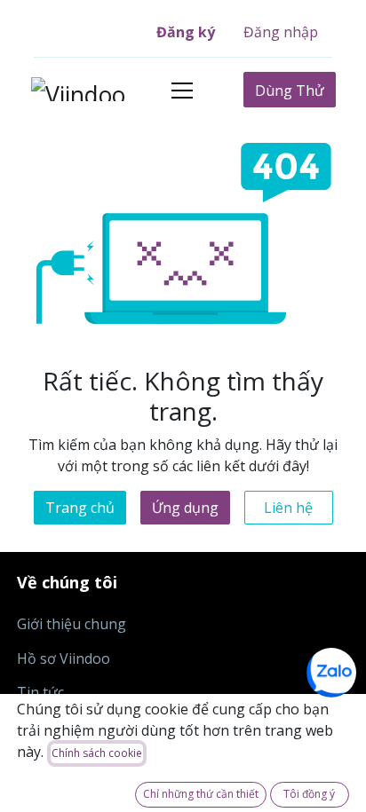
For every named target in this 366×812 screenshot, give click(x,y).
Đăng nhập (280, 32)
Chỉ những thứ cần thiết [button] (201, 793)
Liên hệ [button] (288, 507)
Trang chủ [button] (80, 507)
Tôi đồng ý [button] (309, 793)
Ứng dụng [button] (185, 507)
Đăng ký (185, 32)
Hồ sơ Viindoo (63, 658)
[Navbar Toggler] (182, 90)
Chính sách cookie (97, 753)
